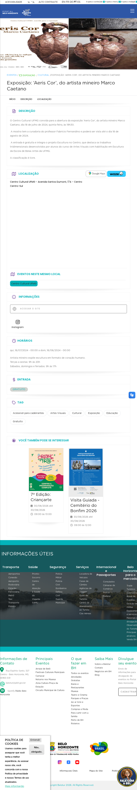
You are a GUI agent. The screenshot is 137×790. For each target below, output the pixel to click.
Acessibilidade (13, 2)
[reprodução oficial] (34, 44)
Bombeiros (61, 588)
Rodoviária (13, 585)
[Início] (17, 10)
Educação (112, 413)
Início (12, 99)
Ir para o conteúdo (95, 2)
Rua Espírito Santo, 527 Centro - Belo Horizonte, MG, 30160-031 (14, 674)
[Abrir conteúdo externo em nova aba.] (96, 174)
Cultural (43, 75)
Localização (44, 99)
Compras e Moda (79, 709)
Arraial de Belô (43, 669)
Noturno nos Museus (46, 679)
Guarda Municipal (60, 601)
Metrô (11, 596)
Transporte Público (13, 604)
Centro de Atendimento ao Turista (85, 606)
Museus (74, 691)
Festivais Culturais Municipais (50, 672)
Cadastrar (129, 692)
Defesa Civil (59, 594)
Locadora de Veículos (85, 576)
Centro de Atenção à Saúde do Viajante (36, 590)
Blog (97, 675)
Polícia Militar (59, 576)
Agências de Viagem (85, 590)
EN (63, 2)
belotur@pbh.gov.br (15, 683)
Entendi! (35, 740)
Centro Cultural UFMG (23, 283)
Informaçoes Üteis (69, 771)
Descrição (26, 99)
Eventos (12, 75)
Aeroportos (14, 574)
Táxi (10, 599)
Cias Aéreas (85, 614)
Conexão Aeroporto (13, 579)
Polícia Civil (59, 583)
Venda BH (131, 639)
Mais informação (14, 786)
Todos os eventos (80, 673)
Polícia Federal (107, 594)
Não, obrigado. (36, 749)
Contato (99, 668)
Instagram (18, 327)
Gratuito (18, 421)
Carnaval (40, 676)
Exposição (29, 75)
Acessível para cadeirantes (28, 413)
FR (67, 2)
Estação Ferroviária (13, 590)
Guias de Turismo (83, 597)
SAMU (35, 603)
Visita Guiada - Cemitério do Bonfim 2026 (84, 505)
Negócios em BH (103, 671)
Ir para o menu (112, 2)
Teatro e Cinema (79, 695)
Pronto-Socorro (36, 576)
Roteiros (75, 724)
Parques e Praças (79, 698)
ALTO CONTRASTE (48, 2)
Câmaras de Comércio (109, 587)
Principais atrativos (131, 634)
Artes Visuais (58, 413)
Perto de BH (77, 720)
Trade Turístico (131, 587)
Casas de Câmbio (83, 583)
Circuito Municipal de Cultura (50, 690)
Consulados (109, 582)
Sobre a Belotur (103, 664)
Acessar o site (29, 308)
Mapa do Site (96, 771)
